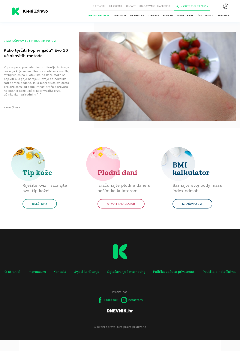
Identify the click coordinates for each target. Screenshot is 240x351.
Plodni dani (117, 172)
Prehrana (137, 15)
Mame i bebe (185, 15)
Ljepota (153, 15)
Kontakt (130, 6)
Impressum (115, 6)
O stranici (99, 6)
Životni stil (205, 15)
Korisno (223, 15)
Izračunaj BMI (192, 203)
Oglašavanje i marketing (154, 6)
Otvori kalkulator (121, 203)
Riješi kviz (39, 203)
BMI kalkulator (191, 168)
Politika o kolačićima (219, 272)
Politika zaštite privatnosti (174, 272)
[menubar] (226, 6)
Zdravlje (119, 15)
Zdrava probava (98, 15)
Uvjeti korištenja (86, 272)
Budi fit (168, 15)
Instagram (135, 300)
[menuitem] (226, 6)
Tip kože (37, 172)
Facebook (110, 300)
